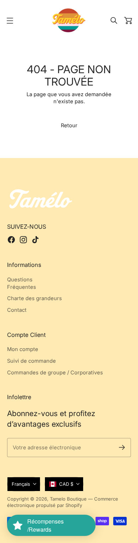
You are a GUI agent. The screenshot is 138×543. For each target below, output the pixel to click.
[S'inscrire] (122, 447)
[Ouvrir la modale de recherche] (114, 20)
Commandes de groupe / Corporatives (55, 372)
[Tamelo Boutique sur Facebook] (11, 239)
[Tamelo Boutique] (69, 20)
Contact (17, 310)
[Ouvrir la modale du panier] (128, 20)
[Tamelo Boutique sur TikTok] (35, 239)
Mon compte (22, 349)
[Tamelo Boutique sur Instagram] (23, 239)
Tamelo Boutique (68, 499)
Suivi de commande (31, 361)
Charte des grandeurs (34, 298)
